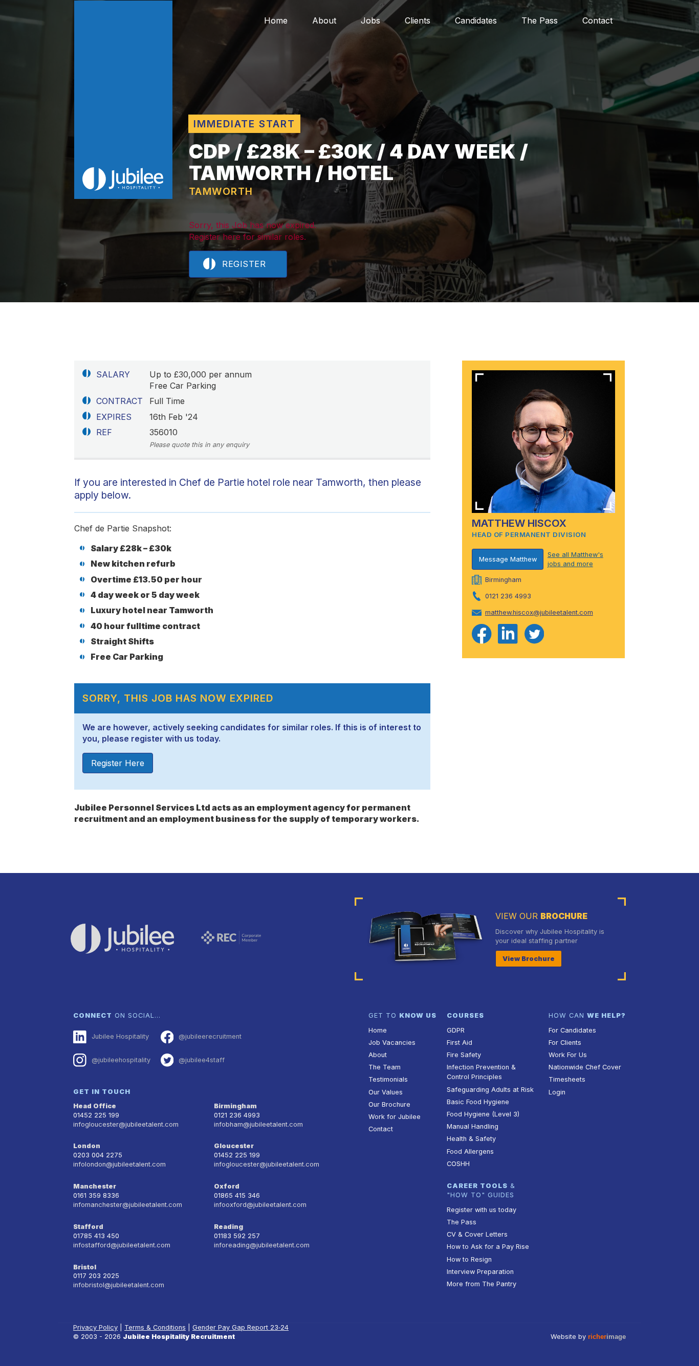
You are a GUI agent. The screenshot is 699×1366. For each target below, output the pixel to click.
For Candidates (572, 1030)
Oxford (226, 1186)
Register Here (117, 763)
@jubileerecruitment (210, 1036)
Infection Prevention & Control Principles (481, 1072)
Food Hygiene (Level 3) (483, 1114)
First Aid (459, 1042)
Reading (228, 1226)
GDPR (456, 1030)
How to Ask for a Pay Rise (488, 1246)
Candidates (476, 20)
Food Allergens (470, 1151)
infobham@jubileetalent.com (258, 1124)
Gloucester (234, 1146)
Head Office (94, 1106)
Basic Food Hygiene (478, 1102)
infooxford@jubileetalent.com (260, 1204)
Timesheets (567, 1079)
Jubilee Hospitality (120, 1036)
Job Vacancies (392, 1042)
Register (244, 264)
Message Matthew (508, 559)
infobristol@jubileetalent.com (118, 1285)
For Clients (565, 1042)
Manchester (94, 1186)
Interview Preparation (480, 1271)
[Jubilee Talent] (123, 100)
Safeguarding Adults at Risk (490, 1089)
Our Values (385, 1092)
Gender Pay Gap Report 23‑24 (240, 1327)
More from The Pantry (481, 1284)
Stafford (88, 1226)
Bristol (84, 1267)
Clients (417, 20)
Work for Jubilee (394, 1117)
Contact (597, 20)
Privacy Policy (95, 1327)
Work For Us (568, 1055)
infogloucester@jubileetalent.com (126, 1124)
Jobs (370, 20)
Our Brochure (389, 1104)
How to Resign (469, 1259)
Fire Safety (464, 1055)
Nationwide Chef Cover (585, 1067)
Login (557, 1092)
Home (276, 20)
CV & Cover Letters (477, 1234)
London (86, 1146)
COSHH (458, 1164)
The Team (384, 1067)
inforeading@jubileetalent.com (262, 1245)
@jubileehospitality (121, 1060)
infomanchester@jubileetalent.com (127, 1204)
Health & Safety (471, 1139)
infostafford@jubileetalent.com (121, 1245)
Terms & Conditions (155, 1327)
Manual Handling (472, 1126)
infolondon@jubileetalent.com (119, 1164)
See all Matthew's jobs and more (575, 559)
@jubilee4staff (202, 1060)
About (324, 20)
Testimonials (388, 1079)
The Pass (539, 20)
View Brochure (529, 958)
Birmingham (235, 1106)
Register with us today (481, 1210)
